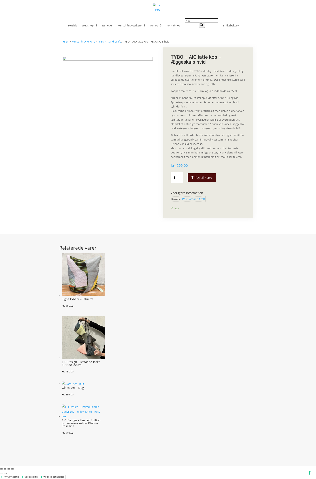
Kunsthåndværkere (130, 25)
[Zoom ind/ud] (1, 469)
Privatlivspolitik (11, 477)
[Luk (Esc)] (12, 469)
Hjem (66, 41)
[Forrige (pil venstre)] (1, 473)
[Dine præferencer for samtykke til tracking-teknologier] (309, 472)
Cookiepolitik (31, 477)
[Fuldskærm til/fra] (5, 469)
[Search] (202, 25)
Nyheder (107, 25)
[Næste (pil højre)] (5, 473)
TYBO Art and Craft (109, 41)
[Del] (8, 469)
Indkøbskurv (231, 25)
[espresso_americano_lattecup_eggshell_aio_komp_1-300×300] (108, 59)
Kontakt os (173, 25)
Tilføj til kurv (201, 177)
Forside (72, 25)
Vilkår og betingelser (53, 477)
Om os (154, 25)
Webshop (88, 25)
